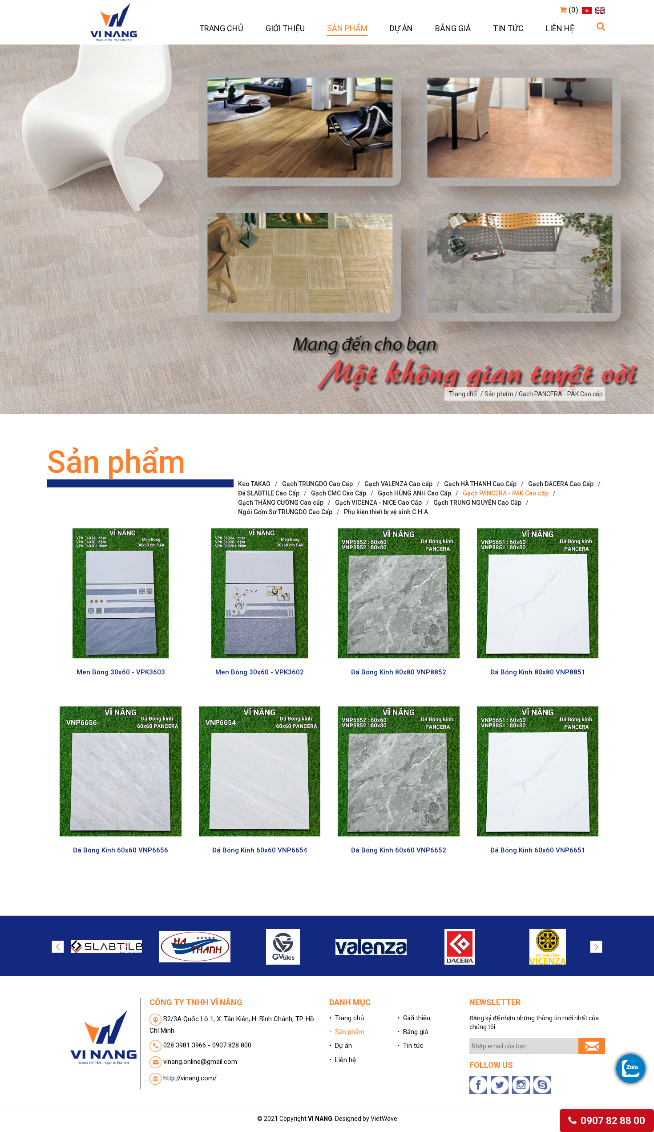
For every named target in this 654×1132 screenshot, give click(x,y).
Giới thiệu (285, 28)
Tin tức (508, 28)
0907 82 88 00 (611, 1120)
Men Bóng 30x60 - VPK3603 (121, 672)
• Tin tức (410, 1046)
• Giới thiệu (413, 1018)
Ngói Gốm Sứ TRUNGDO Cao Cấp (285, 511)
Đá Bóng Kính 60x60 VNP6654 (259, 850)
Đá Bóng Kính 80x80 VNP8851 (537, 672)
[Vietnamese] (586, 9)
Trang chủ (221, 28)
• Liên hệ (342, 1060)
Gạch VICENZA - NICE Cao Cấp (378, 502)
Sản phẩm (347, 28)
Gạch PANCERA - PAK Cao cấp (506, 493)
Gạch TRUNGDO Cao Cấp (317, 483)
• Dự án (340, 1046)
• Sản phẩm (346, 1032)
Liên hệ (560, 28)
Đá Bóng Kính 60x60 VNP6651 (537, 850)
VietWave (384, 1118)
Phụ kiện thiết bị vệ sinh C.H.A (386, 511)
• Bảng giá (412, 1032)
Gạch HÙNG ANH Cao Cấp (414, 493)
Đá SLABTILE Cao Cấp (268, 493)
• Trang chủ (346, 1018)
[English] (599, 9)
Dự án (401, 28)
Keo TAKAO (254, 483)
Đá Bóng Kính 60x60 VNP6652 (398, 850)
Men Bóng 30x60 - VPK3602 (259, 672)
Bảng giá (453, 28)
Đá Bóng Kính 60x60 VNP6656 (120, 850)
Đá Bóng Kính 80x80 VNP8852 (398, 672)
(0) (572, 9)
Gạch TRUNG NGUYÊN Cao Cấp (477, 502)
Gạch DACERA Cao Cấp (560, 483)
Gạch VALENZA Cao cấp (398, 483)
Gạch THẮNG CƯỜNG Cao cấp (280, 502)
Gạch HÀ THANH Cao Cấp (480, 483)
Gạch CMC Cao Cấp (338, 493)
